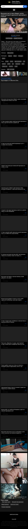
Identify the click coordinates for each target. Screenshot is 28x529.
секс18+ (11, 66)
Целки (3, 58)
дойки (8, 63)
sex (13, 63)
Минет (15, 55)
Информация (9, 38)
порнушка (18, 63)
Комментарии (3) (18, 38)
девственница (18, 61)
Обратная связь (14, 514)
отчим (7, 61)
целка (11, 61)
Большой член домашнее (17, 502)
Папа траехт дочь (6, 502)
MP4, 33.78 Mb (10, 69)
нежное (4, 63)
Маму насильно (5, 504)
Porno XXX (14, 519)
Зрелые (10, 55)
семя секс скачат (15, 504)
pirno (23, 63)
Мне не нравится (9, 35)
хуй (24, 61)
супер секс (4, 66)
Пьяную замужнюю (6, 506)
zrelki (16, 66)
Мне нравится (8, 35)
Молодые (21, 55)
